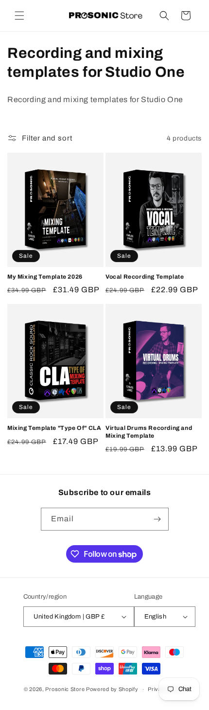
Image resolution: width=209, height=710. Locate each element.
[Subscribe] (157, 519)
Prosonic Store (65, 689)
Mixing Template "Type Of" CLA (54, 428)
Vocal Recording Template (144, 276)
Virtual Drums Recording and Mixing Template (148, 432)
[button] (19, 15)
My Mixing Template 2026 (45, 276)
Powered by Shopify (112, 689)
